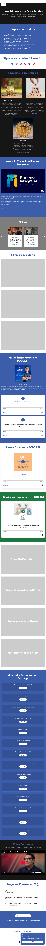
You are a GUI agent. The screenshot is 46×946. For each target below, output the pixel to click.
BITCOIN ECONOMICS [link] (23, 474)
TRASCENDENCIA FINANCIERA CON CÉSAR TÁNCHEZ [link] (23, 401)
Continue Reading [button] (15, 244)
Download (23, 688)
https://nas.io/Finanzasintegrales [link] (8, 208)
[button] (44, 1)
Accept (32, 941)
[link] (3, 1)
